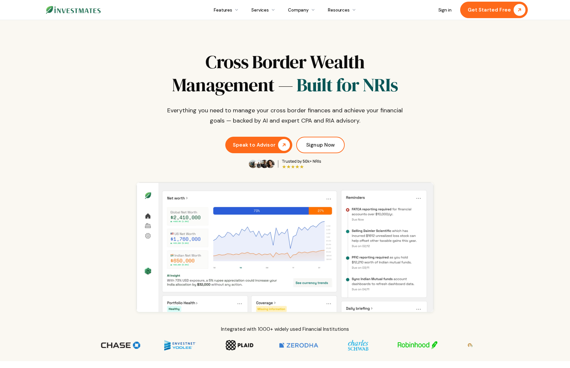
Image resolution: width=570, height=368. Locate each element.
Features (223, 10)
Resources (339, 10)
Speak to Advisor (254, 145)
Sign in (445, 10)
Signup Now (320, 145)
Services (260, 10)
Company (298, 10)
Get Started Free (489, 10)
